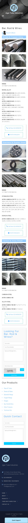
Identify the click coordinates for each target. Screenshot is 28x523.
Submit (14, 443)
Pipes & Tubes (8, 388)
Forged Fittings (8, 398)
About (4, 495)
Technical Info (8, 410)
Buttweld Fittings (8, 394)
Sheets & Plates (8, 391)
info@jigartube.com (9, 486)
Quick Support (16, 520)
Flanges (6, 401)
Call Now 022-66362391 (15, 128)
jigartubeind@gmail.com (10, 484)
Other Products (8, 407)
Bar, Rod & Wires (8, 404)
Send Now (14, 375)
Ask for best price (14, 134)
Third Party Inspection (9, 501)
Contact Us (5, 504)
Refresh (22, 369)
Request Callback (10, 33)
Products (5, 498)
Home (3, 493)
